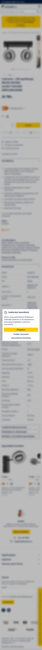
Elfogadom (21, 330)
